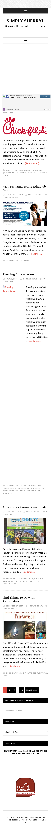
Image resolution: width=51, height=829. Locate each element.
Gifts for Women (32, 491)
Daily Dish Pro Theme (34, 817)
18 (21, 690)
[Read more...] (32, 163)
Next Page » (31, 690)
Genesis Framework (18, 820)
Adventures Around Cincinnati (24, 507)
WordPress (35, 820)
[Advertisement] (25, 74)
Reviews (39, 581)
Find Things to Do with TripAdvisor (19, 599)
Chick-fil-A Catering (16, 173)
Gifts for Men (16, 491)
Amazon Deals (13, 579)
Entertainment (30, 673)
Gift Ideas (15, 488)
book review (27, 579)
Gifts (18, 581)
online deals (28, 581)
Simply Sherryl (25, 20)
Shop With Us (9, 584)
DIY (24, 486)
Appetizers (11, 170)
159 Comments (10, 609)
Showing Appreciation (18, 274)
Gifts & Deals (27, 488)
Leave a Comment (11, 197)
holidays (7, 493)
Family (26, 261)
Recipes (38, 170)
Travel (6, 675)
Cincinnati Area (26, 170)
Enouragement (34, 486)
